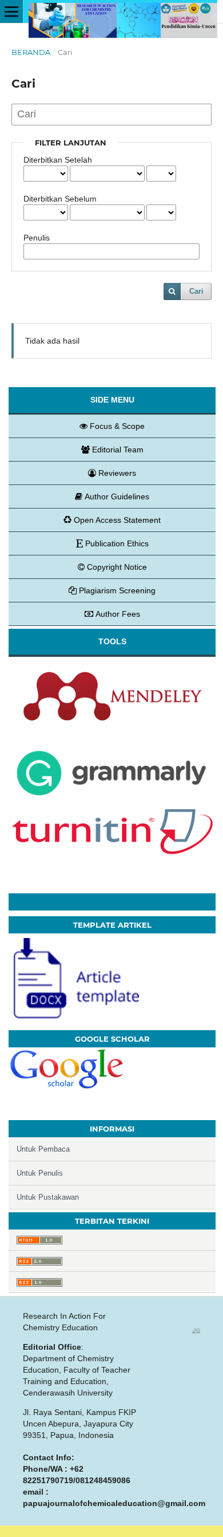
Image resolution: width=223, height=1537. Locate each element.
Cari (196, 291)
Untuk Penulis (40, 1173)
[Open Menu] (11, 11)
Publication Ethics (117, 543)
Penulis (36, 237)
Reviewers (117, 473)
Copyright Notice (117, 567)
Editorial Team (118, 449)
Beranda (30, 52)
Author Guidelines (117, 496)
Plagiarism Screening (117, 590)
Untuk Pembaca (43, 1149)
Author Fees (117, 613)
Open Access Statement (117, 520)
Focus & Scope (117, 426)
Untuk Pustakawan (48, 1197)
